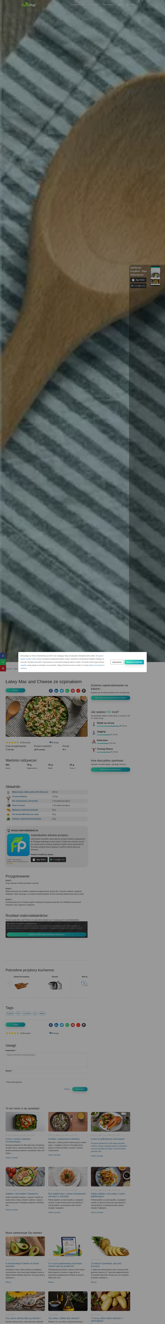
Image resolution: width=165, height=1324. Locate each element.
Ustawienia (117, 662)
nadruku (24, 668)
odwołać (24, 665)
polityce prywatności (96, 665)
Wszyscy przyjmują (134, 662)
